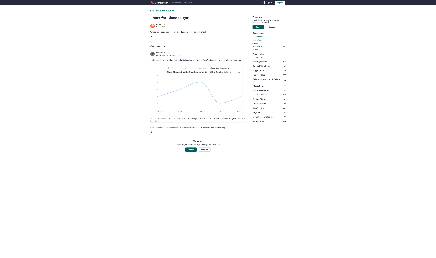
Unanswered (269, 46)
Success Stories (269, 103)
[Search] (262, 3)
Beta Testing (269, 108)
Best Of (255, 49)
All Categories (258, 37)
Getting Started (269, 61)
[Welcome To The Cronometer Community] (159, 3)
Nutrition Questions (269, 90)
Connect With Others (269, 66)
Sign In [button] (191, 149)
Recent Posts (257, 40)
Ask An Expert (269, 121)
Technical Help (269, 75)
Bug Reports (269, 112)
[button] (152, 26)
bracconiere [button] (160, 53)
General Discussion (269, 99)
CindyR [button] (158, 25)
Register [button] (204, 149)
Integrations (269, 86)
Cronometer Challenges (269, 117)
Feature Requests (269, 94)
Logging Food (269, 70)
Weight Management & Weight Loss (269, 80)
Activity (255, 43)
